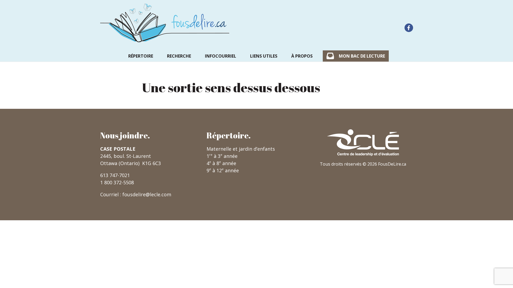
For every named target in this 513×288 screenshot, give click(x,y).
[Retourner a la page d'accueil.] (165, 22)
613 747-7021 (115, 175)
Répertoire (140, 56)
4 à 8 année (221, 163)
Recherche (179, 56)
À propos (302, 56)
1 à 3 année (222, 156)
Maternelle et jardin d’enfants (241, 149)
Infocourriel (220, 56)
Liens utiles (263, 56)
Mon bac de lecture (362, 56)
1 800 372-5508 (117, 182)
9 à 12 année (223, 170)
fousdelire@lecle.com (146, 194)
